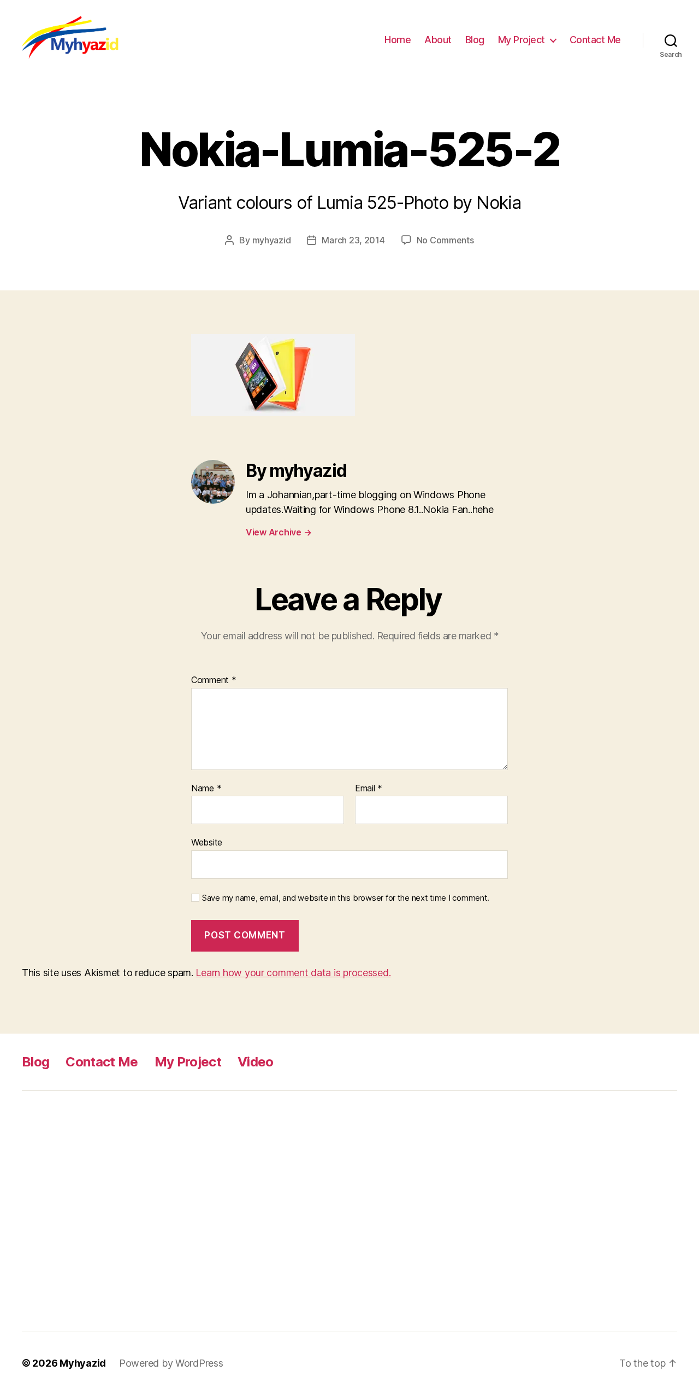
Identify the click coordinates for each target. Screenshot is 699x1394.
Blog (474, 39)
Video (256, 1062)
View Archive (278, 532)
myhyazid (271, 240)
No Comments (445, 240)
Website (206, 842)
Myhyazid (83, 1363)
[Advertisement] (194, 1211)
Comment (213, 680)
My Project (521, 39)
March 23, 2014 (353, 240)
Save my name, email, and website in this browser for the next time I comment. (345, 898)
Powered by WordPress (171, 1363)
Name (206, 789)
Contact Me (595, 39)
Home (397, 39)
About (438, 39)
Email (368, 789)
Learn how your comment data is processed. (293, 972)
